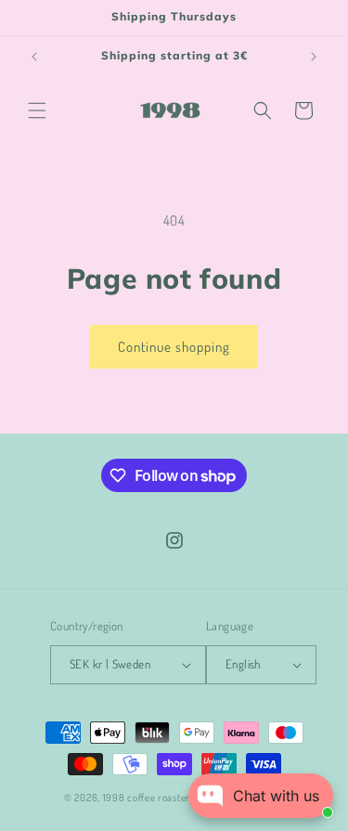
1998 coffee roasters (150, 797)
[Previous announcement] (34, 56)
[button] (37, 110)
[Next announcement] (313, 56)
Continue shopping (174, 347)
